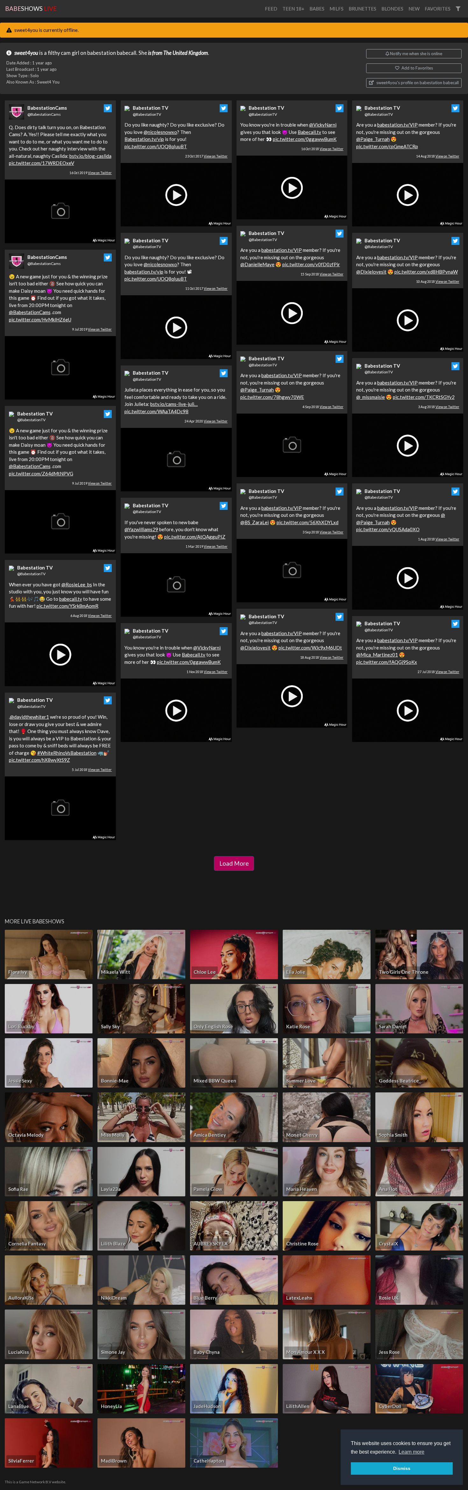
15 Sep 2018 (322, 274)
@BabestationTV (31, 419)
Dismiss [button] (401, 1468)
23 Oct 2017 (206, 156)
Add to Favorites (417, 67)
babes (316, 8)
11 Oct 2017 (206, 288)
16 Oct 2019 (90, 173)
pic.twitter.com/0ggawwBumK (189, 662)
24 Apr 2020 (206, 421)
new (414, 8)
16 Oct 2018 (322, 149)
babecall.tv (70, 599)
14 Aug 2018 (437, 156)
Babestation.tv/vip (144, 139)
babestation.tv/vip (143, 272)
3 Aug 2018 (438, 407)
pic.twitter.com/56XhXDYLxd (307, 522)
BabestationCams (47, 108)
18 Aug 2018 (322, 657)
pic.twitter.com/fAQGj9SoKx (386, 662)
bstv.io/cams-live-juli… (174, 404)
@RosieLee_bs (76, 584)
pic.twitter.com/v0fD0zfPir (311, 264)
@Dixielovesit (255, 647)
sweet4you (26, 53)
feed (271, 8)
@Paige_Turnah (257, 390)
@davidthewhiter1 (29, 717)
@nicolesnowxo (160, 132)
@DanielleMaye (257, 264)
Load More (234, 863)
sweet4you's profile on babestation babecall (417, 82)
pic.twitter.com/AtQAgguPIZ (194, 536)
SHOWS (31, 8)
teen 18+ (293, 8)
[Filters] (458, 9)
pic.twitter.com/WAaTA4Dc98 (156, 411)
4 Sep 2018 (323, 407)
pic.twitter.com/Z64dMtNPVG (41, 473)
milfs (337, 8)
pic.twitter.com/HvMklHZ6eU (40, 319)
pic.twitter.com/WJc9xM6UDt (310, 647)
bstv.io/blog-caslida (90, 156)
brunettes (362, 8)
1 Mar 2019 (207, 546)
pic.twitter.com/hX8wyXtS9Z (39, 760)
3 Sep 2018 (323, 532)
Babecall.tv (193, 654)
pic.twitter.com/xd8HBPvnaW (426, 272)
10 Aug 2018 (437, 281)
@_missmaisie (370, 397)
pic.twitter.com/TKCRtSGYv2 (424, 397)
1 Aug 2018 (438, 539)
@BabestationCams (44, 114)
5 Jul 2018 (92, 770)
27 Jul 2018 (438, 672)
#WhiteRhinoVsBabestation (66, 753)
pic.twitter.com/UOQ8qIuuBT (155, 146)
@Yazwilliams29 (141, 529)
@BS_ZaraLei (254, 522)
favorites (437, 8)
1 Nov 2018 (207, 672)
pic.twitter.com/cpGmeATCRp (387, 146)
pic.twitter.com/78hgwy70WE (272, 397)
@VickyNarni (207, 647)
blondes (392, 8)
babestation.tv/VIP (281, 250)
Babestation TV (35, 413)
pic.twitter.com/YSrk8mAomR (67, 606)
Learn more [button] (411, 1452)
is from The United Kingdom (178, 53)
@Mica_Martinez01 (377, 654)
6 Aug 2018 (91, 616)
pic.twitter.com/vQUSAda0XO (388, 529)
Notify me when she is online (415, 53)
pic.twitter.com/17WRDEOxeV (41, 163)
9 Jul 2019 (92, 329)
